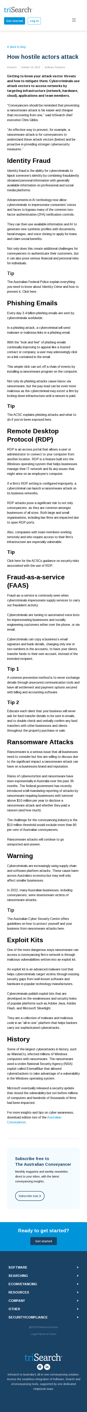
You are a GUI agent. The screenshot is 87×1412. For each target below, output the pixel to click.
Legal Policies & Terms (43, 1334)
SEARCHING (18, 1276)
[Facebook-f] (40, 1367)
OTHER (14, 1309)
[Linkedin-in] (47, 1367)
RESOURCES (18, 1292)
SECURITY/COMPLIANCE (28, 1317)
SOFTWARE (17, 1267)
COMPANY (16, 1300)
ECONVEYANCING (22, 1284)
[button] (43, 1267)
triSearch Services (48, 1327)
